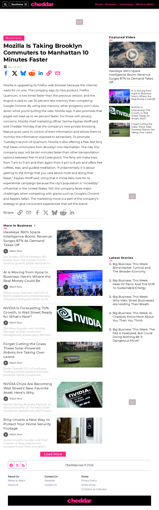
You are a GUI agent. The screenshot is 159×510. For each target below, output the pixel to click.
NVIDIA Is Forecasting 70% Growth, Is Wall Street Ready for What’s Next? (27, 312)
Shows (99, 4)
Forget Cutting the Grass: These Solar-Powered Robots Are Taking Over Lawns (25, 350)
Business (111, 4)
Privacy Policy (89, 480)
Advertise (50, 480)
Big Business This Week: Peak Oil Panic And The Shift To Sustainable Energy (134, 284)
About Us (13, 484)
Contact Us (51, 484)
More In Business (18, 225)
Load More (53, 454)
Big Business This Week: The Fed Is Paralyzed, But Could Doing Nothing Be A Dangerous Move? (134, 335)
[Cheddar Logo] (42, 4)
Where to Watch (145, 4)
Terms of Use (88, 484)
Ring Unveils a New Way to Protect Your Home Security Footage (27, 424)
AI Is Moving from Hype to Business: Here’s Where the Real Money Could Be (27, 276)
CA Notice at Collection (94, 489)
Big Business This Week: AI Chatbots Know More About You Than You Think (133, 316)
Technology (126, 4)
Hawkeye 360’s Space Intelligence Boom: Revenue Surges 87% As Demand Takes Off (27, 238)
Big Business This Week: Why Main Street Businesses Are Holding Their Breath (133, 300)
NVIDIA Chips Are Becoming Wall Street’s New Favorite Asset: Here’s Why (27, 388)
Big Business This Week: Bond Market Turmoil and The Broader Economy (131, 267)
